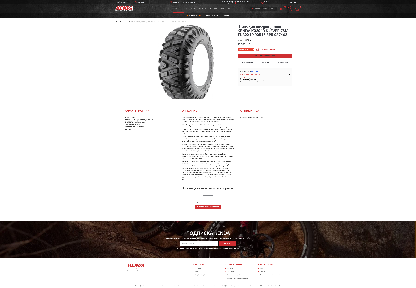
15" (134, 129)
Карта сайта (231, 272)
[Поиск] (252, 9)
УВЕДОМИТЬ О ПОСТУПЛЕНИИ (265, 55)
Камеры (227, 15)
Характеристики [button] (248, 63)
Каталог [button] (178, 9)
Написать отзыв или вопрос (208, 206)
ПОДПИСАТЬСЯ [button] (228, 243)
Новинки (214, 9)
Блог (261, 268)
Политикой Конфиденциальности (208, 248)
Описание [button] (265, 63)
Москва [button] (254, 71)
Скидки (262, 272)
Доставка (197, 268)
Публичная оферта (233, 275)
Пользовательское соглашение (237, 278)
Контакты (225, 9)
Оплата (196, 272)
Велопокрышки (212, 15)
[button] (267, 3)
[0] (297, 8)
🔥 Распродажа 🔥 (193, 15)
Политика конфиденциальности (271, 275)
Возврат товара (199, 275)
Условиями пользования (227, 248)
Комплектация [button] (282, 63)
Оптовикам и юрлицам (196, 9)
